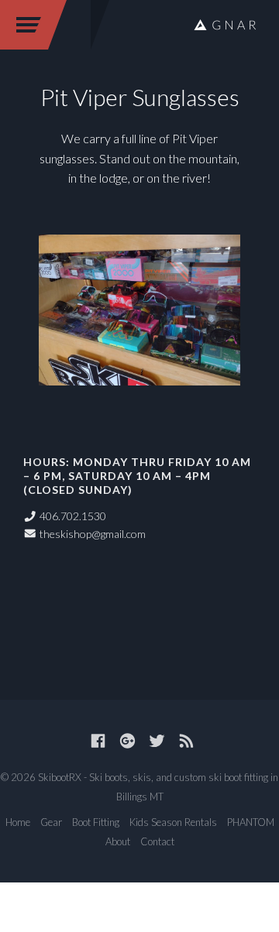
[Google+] (127, 740)
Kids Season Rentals (173, 822)
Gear (51, 822)
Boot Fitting (95, 822)
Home (17, 822)
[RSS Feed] (186, 740)
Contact (157, 841)
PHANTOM (250, 822)
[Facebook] (98, 740)
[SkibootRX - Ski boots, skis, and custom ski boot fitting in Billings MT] (225, 24)
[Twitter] (157, 740)
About (117, 841)
